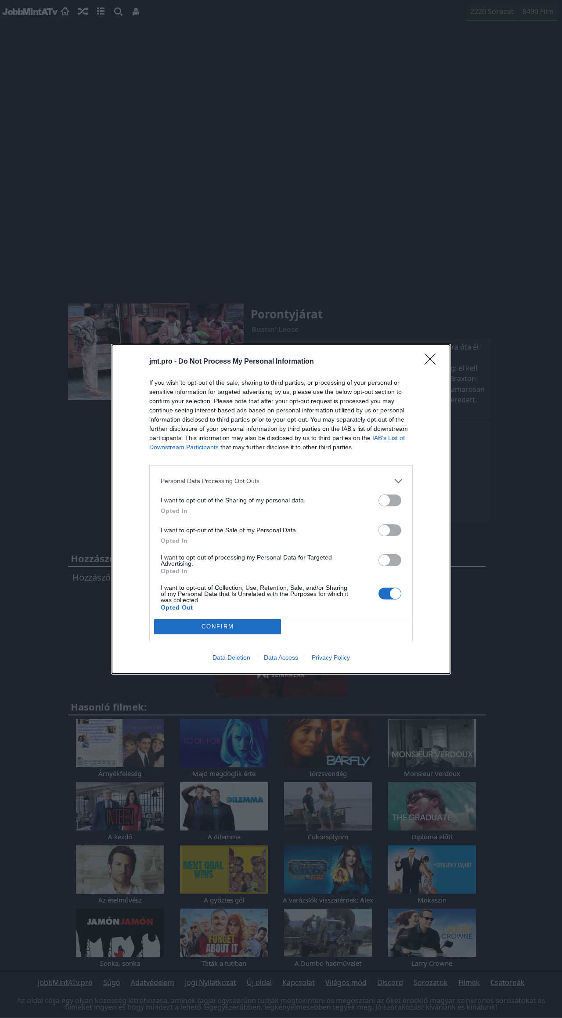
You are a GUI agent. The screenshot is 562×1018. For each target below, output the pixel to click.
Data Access (281, 657)
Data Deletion (231, 657)
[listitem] (281, 481)
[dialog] (281, 509)
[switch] (389, 500)
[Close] (433, 362)
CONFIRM (218, 626)
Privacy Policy (331, 657)
